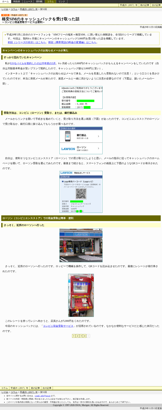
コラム (50, 1)
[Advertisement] (81, 362)
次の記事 (156, 5)
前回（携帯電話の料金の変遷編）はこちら (72, 42)
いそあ (5, 9)
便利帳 (39, 1)
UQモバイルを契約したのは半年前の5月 (33, 63)
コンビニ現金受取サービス (58, 326)
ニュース (28, 1)
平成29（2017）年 (129, 5)
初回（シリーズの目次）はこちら (27, 42)
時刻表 (16, 1)
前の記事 (144, 5)
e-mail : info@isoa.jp (42, 396)
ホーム (5, 1)
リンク (61, 1)
